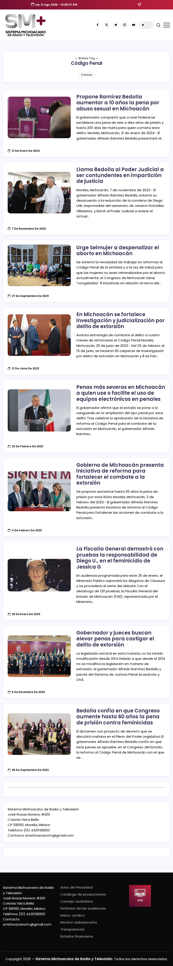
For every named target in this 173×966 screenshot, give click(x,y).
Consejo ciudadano (76, 901)
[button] (146, 24)
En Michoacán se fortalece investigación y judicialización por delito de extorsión (120, 320)
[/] (106, 24)
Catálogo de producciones (83, 894)
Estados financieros (76, 936)
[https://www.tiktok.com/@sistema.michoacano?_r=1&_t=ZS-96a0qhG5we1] (115, 24)
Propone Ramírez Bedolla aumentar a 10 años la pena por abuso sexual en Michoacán (117, 102)
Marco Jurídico (72, 915)
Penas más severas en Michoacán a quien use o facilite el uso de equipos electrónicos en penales (120, 393)
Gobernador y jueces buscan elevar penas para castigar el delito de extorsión (115, 638)
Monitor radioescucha (78, 922)
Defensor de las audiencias (83, 908)
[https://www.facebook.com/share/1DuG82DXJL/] (97, 24)
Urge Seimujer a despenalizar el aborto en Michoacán (117, 250)
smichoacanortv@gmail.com (49, 835)
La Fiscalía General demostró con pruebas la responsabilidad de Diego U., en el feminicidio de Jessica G (119, 557)
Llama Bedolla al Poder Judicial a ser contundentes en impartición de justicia (120, 175)
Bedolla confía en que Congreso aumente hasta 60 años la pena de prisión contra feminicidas (118, 716)
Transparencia (72, 929)
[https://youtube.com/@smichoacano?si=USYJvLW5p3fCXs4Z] (133, 24)
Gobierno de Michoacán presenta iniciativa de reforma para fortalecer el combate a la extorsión (120, 474)
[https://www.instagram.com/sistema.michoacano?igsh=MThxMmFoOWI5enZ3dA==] (124, 24)
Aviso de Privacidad (76, 887)
